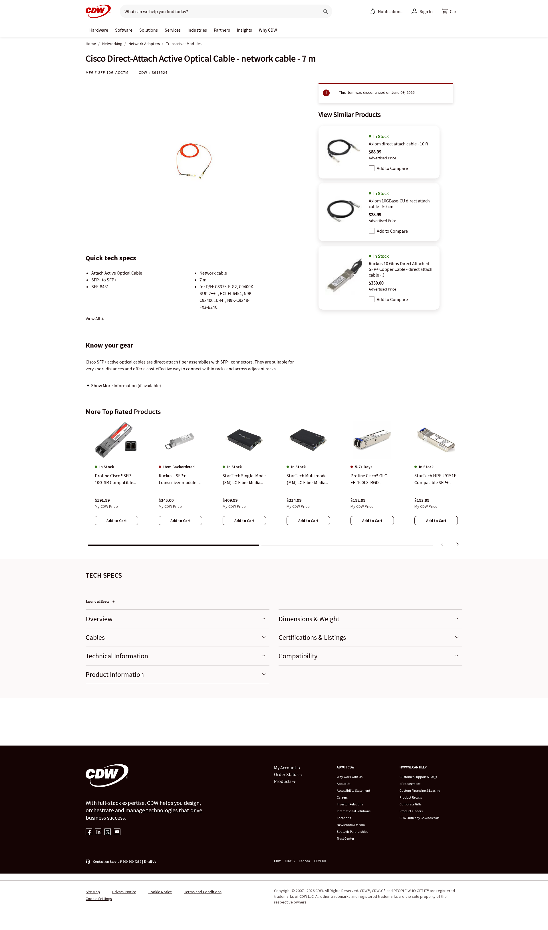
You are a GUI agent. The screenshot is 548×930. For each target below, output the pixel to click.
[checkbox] (371, 168)
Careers (342, 797)
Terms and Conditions (202, 891)
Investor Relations (350, 804)
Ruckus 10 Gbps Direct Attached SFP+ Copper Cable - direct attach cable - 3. (400, 269)
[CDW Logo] (98, 11)
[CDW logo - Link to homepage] (98, 11)
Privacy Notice (124, 891)
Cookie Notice (160, 891)
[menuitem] (373, 11)
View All (93, 318)
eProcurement (410, 783)
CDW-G (290, 861)
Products (283, 781)
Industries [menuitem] (197, 30)
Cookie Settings (99, 898)
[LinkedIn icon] (98, 832)
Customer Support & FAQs (418, 777)
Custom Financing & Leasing (420, 790)
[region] (274, 485)
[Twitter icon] (107, 832)
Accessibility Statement (353, 790)
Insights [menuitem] (244, 30)
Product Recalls (411, 797)
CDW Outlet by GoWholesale (420, 818)
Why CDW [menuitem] (268, 30)
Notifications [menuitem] (390, 11)
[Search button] (325, 11)
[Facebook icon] (89, 832)
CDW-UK (320, 861)
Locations (344, 818)
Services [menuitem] (173, 30)
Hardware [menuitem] (98, 30)
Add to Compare (392, 168)
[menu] (386, 11)
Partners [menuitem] (222, 30)
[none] (99, 30)
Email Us (150, 861)
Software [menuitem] (123, 30)
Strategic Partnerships (352, 831)
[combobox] (217, 11)
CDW (277, 861)
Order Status (286, 774)
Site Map (93, 891)
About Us (343, 783)
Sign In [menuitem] (426, 11)
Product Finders (411, 811)
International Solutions (353, 811)
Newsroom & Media (351, 825)
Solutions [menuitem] (148, 30)
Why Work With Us (349, 777)
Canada (304, 861)
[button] (449, 11)
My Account (285, 767)
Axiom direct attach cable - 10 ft (398, 144)
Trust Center (345, 838)
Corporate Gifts (411, 804)
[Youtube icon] (117, 832)
